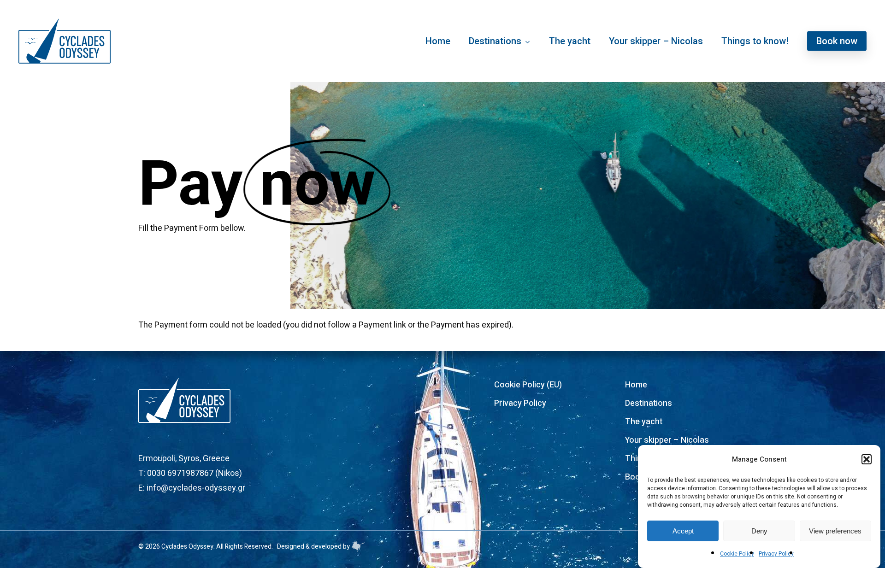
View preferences (835, 531)
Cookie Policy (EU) (528, 385)
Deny (759, 531)
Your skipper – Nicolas (667, 440)
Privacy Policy (776, 554)
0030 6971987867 (180, 473)
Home (636, 385)
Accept (683, 531)
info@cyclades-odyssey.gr (196, 488)
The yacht (643, 422)
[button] (866, 459)
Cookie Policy (737, 554)
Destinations (648, 403)
